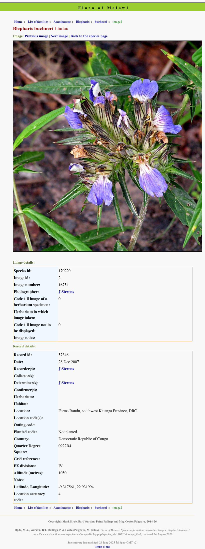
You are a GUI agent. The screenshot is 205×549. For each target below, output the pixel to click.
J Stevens (66, 291)
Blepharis (83, 21)
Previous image (36, 36)
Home (18, 21)
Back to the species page (89, 36)
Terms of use (102, 546)
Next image (59, 36)
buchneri (101, 21)
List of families (38, 21)
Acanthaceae (62, 21)
